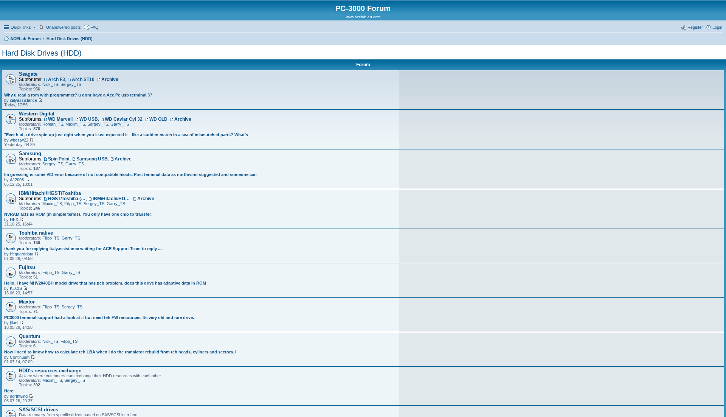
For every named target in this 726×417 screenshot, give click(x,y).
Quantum (29, 336)
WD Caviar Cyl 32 (124, 119)
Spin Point (59, 159)
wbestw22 (19, 140)
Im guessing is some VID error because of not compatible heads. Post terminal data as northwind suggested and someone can (130, 174)
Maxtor (27, 302)
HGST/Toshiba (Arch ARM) (67, 198)
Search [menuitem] (719, 39)
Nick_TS (50, 84)
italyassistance (23, 100)
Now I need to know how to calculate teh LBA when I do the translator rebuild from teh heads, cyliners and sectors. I (120, 352)
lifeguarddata (21, 254)
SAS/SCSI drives (38, 409)
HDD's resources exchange (50, 370)
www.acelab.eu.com (363, 17)
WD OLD (158, 119)
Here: (9, 391)
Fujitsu (27, 267)
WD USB (88, 119)
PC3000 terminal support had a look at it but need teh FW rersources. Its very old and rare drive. (99, 317)
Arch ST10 (83, 79)
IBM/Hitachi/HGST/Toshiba (50, 193)
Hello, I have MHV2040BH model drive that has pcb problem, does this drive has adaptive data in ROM (105, 283)
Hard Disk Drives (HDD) (70, 38)
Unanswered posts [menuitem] (63, 27)
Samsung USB (92, 159)
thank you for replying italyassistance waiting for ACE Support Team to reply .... (83, 248)
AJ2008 (17, 179)
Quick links (21, 27)
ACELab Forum (25, 38)
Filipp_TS (72, 203)
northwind (19, 396)
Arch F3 (56, 79)
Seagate (28, 74)
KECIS (16, 288)
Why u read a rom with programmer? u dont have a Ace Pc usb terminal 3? (78, 95)
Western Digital (36, 114)
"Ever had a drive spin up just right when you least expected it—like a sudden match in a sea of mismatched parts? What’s (126, 134)
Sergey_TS (70, 84)
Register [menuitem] (695, 27)
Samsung (30, 153)
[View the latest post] (40, 100)
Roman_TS (52, 124)
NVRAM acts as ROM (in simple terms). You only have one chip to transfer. (78, 214)
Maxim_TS (75, 124)
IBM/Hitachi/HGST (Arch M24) (111, 198)
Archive (109, 79)
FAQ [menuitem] (94, 27)
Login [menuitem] (717, 27)
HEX (14, 219)
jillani (14, 323)
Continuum (19, 357)
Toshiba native (36, 233)
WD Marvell (60, 119)
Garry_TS (119, 124)
